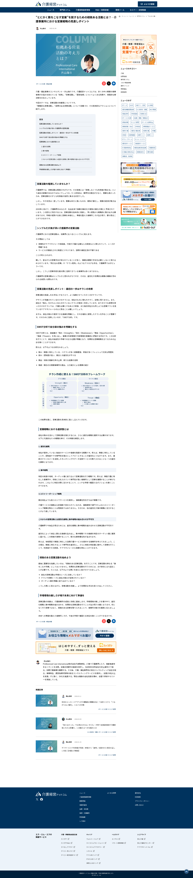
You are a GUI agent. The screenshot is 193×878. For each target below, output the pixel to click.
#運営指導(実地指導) (140, 148)
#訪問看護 (132, 135)
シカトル (89, 851)
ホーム (124, 16)
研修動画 (82, 817)
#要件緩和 (150, 152)
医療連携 (124, 92)
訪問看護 (124, 76)
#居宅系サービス (127, 143)
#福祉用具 (125, 114)
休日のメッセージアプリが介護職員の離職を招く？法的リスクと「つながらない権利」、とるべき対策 (88, 703)
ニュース (50, 9)
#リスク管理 (112, 709)
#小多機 (150, 105)
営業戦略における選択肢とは (49, 142)
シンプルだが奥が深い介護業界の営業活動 (54, 128)
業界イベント (125, 86)
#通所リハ (141, 135)
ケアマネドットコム (143, 847)
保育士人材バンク (92, 863)
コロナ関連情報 (126, 83)
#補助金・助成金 (127, 156)
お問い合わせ (139, 805)
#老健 (124, 135)
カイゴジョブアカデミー (94, 847)
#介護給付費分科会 (128, 152)
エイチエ (115, 839)
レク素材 (82, 821)
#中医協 (137, 126)
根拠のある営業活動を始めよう (50, 165)
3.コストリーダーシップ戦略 (51, 155)
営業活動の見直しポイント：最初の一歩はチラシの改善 (58, 133)
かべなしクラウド (67, 847)
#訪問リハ (150, 135)
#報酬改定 (152, 148)
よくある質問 (111, 793)
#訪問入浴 (143, 114)
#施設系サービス (140, 143)
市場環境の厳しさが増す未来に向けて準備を (55, 169)
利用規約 (138, 797)
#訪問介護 (146, 131)
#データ (124, 105)
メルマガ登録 (149, 4)
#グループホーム (127, 139)
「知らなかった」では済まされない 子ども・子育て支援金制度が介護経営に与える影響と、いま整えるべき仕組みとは (89, 726)
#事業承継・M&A (127, 126)
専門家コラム (65, 9)
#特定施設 (134, 114)
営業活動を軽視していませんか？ (51, 124)
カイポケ (64, 839)
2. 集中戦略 (45, 151)
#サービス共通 (40, 84)
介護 (122, 73)
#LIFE (131, 105)
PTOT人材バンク (91, 859)
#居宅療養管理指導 (128, 109)
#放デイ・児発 (140, 105)
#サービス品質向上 (147, 122)
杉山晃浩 (69, 719)
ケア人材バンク (91, 855)
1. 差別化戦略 (45, 146)
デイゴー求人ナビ (67, 851)
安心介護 (140, 839)
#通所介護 (125, 131)
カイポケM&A (65, 843)
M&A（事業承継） (102, 9)
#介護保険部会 (126, 148)
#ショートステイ (140, 139)
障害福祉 (124, 89)
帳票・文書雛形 (85, 813)
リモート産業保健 (118, 843)
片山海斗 (43, 28)
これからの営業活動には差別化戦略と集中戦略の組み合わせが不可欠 (65, 159)
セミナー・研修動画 (138, 9)
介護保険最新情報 (83, 9)
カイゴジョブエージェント (95, 843)
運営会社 (138, 793)
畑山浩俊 (69, 696)
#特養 (153, 131)
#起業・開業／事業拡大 (141, 118)
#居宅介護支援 (135, 131)
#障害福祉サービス (149, 126)
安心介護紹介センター (144, 843)
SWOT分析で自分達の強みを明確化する (53, 137)
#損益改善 (49, 84)
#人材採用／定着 (92, 732)
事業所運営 (83, 805)
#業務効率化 (140, 152)
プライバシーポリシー (142, 801)
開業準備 (82, 801)
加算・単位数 (84, 809)
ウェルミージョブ (92, 839)
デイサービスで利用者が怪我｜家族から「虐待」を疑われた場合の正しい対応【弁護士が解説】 (88, 749)
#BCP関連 (153, 109)
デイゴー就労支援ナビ (68, 855)
